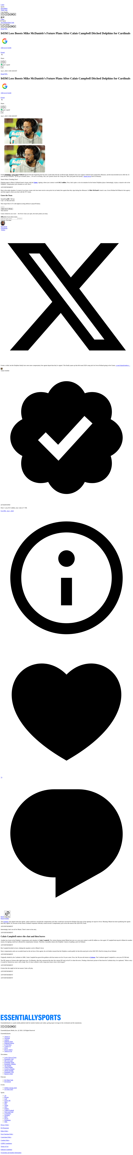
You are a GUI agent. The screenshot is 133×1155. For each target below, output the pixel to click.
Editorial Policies (9, 1043)
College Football (9, 1110)
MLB (6, 1117)
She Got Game (8, 1061)
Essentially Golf (8, 1059)
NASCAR (7, 1100)
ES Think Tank (8, 1080)
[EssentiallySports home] (31, 1020)
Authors (6, 1040)
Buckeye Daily (8, 1074)
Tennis (6, 1105)
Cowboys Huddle (9, 1069)
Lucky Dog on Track (10, 1057)
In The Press (7, 1045)
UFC (5, 1107)
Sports (4, 21)
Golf (5, 1099)
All (5, 1095)
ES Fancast (7, 1081)
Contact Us (7, 1046)
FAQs (6, 1048)
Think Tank (4, 10)
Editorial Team (8, 1041)
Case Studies (6, 24)
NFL (6, 29)
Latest (2, 4)
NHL (5, 1122)
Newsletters (4, 8)
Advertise (7, 1038)
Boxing (6, 1097)
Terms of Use (8, 1051)
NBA (6, 1102)
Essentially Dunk (9, 1062)
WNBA (6, 1108)
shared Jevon (87, 176)
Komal (3, 52)
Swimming (7, 1120)
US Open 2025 (8, 1089)
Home (2, 29)
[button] (5, 178)
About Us (7, 1036)
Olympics (7, 1115)
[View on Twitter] (66, 362)
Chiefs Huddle (8, 1067)
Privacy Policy (8, 1049)
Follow (3, 230)
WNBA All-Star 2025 (10, 1088)
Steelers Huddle (8, 1070)
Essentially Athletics (10, 1064)
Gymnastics (7, 1113)
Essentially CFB (9, 1072)
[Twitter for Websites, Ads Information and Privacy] (66, 643)
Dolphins (6, 921)
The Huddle (7, 1065)
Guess (20, 218)
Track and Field (8, 1112)
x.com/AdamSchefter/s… (123, 365)
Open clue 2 (6, 209)
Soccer (6, 1118)
